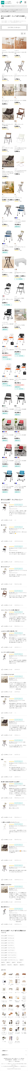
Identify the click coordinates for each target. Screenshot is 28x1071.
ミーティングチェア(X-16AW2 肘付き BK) (8, 461)
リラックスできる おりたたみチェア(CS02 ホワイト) (20, 171)
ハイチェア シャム (18, 197)
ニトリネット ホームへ (14, 27)
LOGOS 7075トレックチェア (7, 300)
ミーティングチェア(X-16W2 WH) (7, 435)
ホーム (2, 9)
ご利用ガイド (4, 1050)
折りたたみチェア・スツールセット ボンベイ (8, 101)
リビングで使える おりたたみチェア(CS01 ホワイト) (20, 148)
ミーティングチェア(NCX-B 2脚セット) (20, 380)
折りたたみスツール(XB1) (7, 272)
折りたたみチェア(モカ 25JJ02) (8, 53)
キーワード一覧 (20, 1059)
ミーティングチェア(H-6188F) (8, 409)
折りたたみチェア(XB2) (19, 298)
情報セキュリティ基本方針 (19, 1058)
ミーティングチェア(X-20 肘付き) (7, 247)
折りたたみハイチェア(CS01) (20, 100)
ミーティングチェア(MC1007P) (8, 325)
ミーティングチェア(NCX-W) (7, 379)
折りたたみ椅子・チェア (17, 9)
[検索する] (3, 6)
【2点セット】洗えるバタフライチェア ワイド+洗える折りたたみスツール (7, 173)
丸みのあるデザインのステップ (20, 273)
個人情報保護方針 (8, 1059)
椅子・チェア (8, 9)
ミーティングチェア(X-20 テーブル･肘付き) (20, 222)
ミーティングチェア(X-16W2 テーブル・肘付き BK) (7, 487)
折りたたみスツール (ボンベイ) (7, 222)
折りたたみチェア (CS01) (20, 325)
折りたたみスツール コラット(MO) (8, 76)
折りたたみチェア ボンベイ (20, 246)
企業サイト (11, 1061)
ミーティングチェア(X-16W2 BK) (20, 435)
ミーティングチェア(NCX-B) (20, 349)
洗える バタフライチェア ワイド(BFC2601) (7, 125)
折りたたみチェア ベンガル (7, 147)
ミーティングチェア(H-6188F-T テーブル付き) (20, 410)
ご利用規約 (15, 1059)
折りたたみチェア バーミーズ (8, 197)
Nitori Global (17, 1061)
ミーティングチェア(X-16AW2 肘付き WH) (20, 461)
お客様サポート (5, 1054)
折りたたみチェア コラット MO (20, 76)
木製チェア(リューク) (19, 124)
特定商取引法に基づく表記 (9, 1058)
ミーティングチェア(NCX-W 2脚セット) (8, 350)
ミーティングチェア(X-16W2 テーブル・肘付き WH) (20, 487)
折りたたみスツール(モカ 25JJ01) (20, 53)
